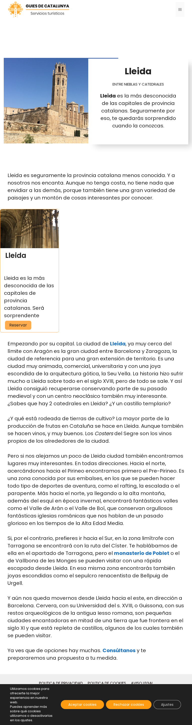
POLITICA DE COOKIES (107, 683)
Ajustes (167, 704)
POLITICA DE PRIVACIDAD (61, 683)
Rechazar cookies (129, 704)
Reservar (20, 325)
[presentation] (29, 228)
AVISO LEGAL (142, 683)
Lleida (15, 255)
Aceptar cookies (82, 704)
